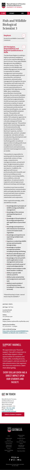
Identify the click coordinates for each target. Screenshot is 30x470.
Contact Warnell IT (9, 441)
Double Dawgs (9, 438)
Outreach (21, 440)
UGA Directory (9, 443)
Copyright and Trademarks (21, 446)
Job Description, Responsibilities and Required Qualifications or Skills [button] (13, 49)
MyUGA (21, 443)
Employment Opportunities (9, 446)
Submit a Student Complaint (13, 414)
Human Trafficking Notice (9, 451)
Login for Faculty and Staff (9, 411)
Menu (3, 13)
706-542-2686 (10, 408)
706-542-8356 (9, 409)
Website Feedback (21, 448)
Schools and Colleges (21, 441)
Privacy (8, 448)
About (9, 435)
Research (9, 440)
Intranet (12, 13)
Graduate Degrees (21, 438)
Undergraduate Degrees (21, 436)
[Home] (15, 6)
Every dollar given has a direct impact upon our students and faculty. (15, 377)
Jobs (22, 13)
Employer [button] (7, 35)
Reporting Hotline (21, 451)
